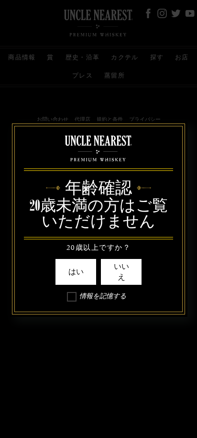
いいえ (121, 272)
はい (76, 272)
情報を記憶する (102, 298)
